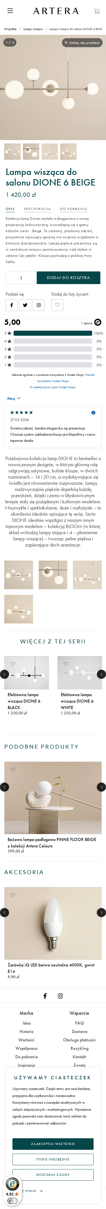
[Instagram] (39, 305)
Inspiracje (26, 1065)
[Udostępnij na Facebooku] (12, 305)
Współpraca (26, 1048)
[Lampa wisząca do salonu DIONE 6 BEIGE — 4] (68, 151)
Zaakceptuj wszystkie (53, 1144)
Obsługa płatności (79, 1040)
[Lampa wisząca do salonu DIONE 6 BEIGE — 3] (50, 151)
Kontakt (79, 1057)
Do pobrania (26, 1057)
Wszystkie (10, 29)
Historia (26, 1031)
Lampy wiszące (32, 29)
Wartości (26, 1040)
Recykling (79, 1048)
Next (101, 674)
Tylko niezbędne (53, 1159)
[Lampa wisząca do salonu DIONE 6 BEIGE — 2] (31, 151)
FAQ (79, 1023)
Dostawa (79, 1031)
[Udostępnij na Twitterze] (25, 305)
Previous (4, 674)
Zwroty (79, 1065)
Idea (27, 1023)
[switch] (12, 1201)
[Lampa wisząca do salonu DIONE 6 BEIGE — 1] (12, 151)
